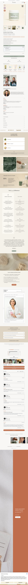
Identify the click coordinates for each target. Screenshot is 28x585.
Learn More (14, 284)
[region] (14, 361)
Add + (5, 71)
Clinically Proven (5, 34)
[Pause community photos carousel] (19, 436)
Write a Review (15, 369)
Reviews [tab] (5, 364)
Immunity (13, 34)
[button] (14, 31)
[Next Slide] (24, 361)
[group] (14, 14)
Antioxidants (9, 34)
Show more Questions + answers (14, 340)
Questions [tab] (10, 364)
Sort (18, 371)
